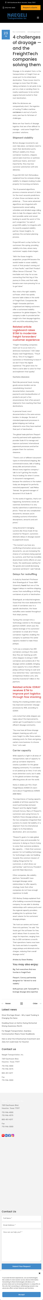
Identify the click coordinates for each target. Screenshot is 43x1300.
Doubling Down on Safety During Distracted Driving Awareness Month (19, 1024)
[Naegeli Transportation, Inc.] (17, 17)
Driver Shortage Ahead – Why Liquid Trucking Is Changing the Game (20, 1016)
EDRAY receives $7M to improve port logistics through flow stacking (27, 692)
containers (17, 112)
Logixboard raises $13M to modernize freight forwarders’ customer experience (26, 335)
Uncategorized (34, 32)
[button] (39, 1273)
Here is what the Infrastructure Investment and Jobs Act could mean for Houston (21, 1040)
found (23, 585)
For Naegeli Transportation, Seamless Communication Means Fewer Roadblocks (18, 1032)
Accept (21, 1295)
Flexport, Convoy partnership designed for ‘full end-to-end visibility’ (24, 981)
